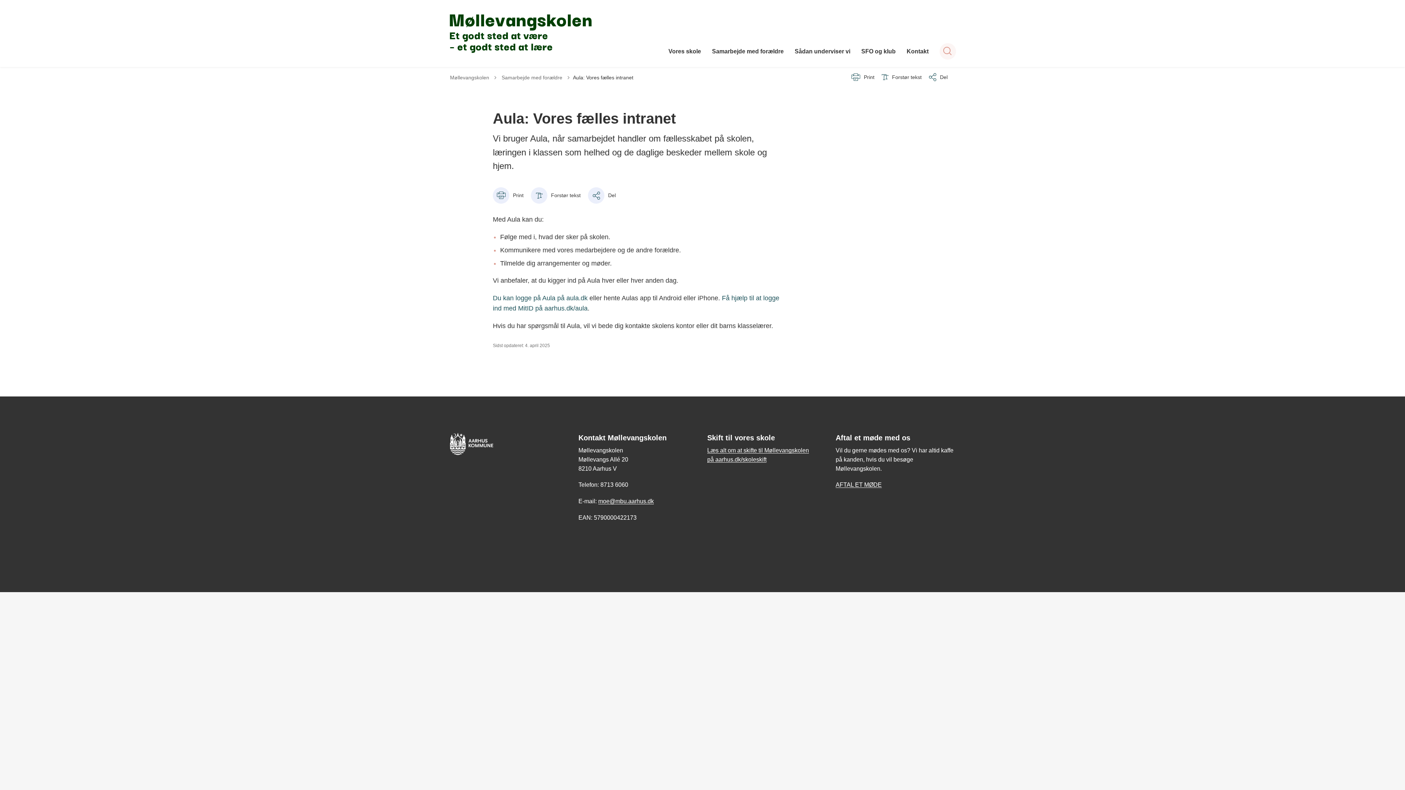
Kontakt (918, 51)
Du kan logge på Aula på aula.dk (540, 298)
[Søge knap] (948, 51)
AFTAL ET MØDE (859, 485)
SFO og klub (878, 51)
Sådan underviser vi (822, 51)
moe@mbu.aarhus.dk (626, 501)
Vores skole (684, 51)
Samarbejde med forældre (748, 51)
